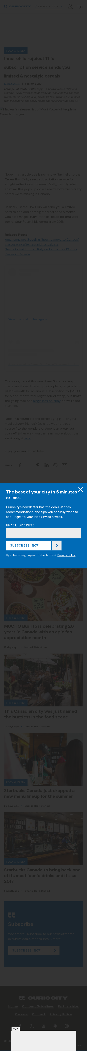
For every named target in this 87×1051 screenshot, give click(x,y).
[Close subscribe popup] (80, 489)
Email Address (20, 525)
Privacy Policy (66, 555)
